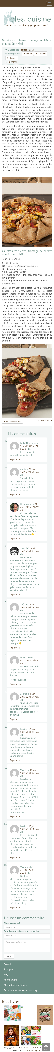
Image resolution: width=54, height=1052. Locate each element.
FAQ (6, 974)
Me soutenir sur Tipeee (15, 985)
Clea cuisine (32, 1047)
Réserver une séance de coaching (20, 990)
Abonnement (10, 979)
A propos (8, 969)
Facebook (41, 53)
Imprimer (12, 61)
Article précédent (13, 421)
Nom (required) (12, 923)
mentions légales (32, 1050)
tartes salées (27, 49)
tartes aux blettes (27, 70)
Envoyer (9, 956)
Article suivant (42, 420)
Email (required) (21, 931)
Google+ (13, 58)
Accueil (7, 964)
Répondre (15, 459)
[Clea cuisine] (27, 18)
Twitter (28, 53)
